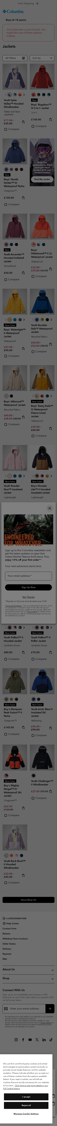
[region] (26, 1088)
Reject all (26, 1105)
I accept (26, 1096)
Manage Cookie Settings (26, 1113)
